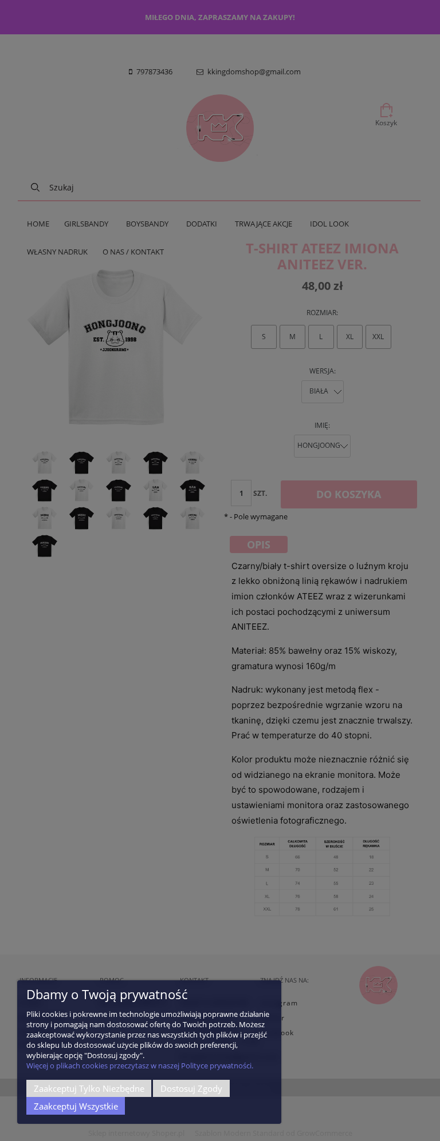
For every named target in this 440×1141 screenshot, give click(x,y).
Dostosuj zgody (191, 1088)
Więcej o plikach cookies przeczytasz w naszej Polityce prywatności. (139, 1065)
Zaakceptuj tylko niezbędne (89, 1088)
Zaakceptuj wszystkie (76, 1106)
